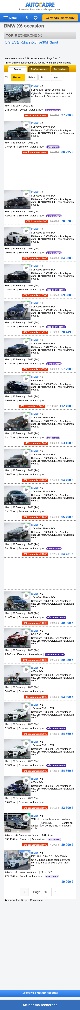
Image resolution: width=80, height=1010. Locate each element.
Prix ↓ (44, 77)
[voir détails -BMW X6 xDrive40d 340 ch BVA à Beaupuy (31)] (17, 130)
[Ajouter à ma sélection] (26, 88)
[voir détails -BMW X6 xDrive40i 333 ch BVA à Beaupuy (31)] (17, 712)
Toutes (17, 69)
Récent (18, 77)
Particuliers (60, 69)
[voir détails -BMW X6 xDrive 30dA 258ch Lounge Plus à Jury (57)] (17, 93)
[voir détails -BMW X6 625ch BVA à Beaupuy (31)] (17, 384)
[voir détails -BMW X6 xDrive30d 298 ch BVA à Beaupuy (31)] (17, 199)
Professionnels (39, 69)
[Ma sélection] (35, 18)
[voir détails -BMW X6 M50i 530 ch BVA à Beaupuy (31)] (17, 638)
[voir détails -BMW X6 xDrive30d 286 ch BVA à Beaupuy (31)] (17, 273)
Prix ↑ (31, 77)
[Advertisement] (39, 161)
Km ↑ (57, 77)
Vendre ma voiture (62, 18)
